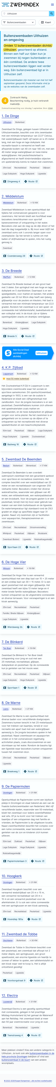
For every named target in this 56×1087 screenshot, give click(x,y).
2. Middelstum (13, 196)
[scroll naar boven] (51, 1079)
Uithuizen (7, 122)
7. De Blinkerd (12, 642)
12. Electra (10, 995)
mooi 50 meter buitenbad (17, 378)
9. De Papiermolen (16, 786)
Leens (5, 709)
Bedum (6, 465)
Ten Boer (7, 648)
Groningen (7, 792)
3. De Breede (12, 271)
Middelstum (8, 202)
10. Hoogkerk (12, 876)
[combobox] (25, 13)
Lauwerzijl (7, 1001)
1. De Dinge (10, 116)
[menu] (52, 4)
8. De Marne (11, 703)
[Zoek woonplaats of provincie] (51, 13)
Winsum (6, 568)
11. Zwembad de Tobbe (19, 934)
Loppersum (8, 373)
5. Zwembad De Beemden (22, 459)
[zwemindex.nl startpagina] (20, 4)
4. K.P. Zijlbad (12, 368)
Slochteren (8, 940)
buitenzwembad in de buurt (16, 1059)
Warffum (7, 277)
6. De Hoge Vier (14, 562)
